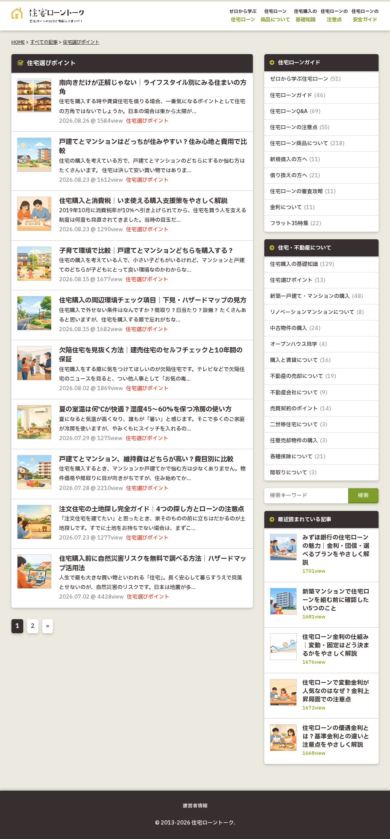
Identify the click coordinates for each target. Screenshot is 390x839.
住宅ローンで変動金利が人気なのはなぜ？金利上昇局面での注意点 (335, 691)
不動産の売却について (303, 376)
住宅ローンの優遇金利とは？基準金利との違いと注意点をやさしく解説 (335, 736)
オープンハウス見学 (298, 344)
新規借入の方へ (295, 159)
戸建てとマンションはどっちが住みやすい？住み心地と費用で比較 (153, 146)
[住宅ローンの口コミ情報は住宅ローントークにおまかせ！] (47, 17)
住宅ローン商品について (307, 143)
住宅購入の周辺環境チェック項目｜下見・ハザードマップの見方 (152, 301)
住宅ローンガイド (298, 95)
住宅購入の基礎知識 (302, 264)
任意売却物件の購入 (299, 441)
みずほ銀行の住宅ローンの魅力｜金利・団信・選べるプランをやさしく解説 (335, 550)
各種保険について (298, 457)
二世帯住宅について (299, 425)
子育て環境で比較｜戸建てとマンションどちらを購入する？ (146, 251)
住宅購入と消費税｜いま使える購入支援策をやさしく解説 (143, 201)
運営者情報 (195, 806)
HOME (18, 42)
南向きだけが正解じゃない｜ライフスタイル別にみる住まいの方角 (152, 87)
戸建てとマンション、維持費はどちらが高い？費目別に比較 (146, 459)
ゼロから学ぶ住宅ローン (305, 79)
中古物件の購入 (295, 328)
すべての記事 (44, 42)
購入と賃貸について (300, 360)
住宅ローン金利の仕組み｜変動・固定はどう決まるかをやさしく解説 (335, 645)
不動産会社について (299, 393)
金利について (292, 207)
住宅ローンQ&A (295, 111)
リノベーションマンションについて (317, 312)
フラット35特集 (295, 223)
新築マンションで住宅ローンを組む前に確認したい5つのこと (335, 600)
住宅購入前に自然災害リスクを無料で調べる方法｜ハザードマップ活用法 (152, 563)
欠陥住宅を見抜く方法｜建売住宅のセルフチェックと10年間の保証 (151, 355)
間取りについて (293, 473)
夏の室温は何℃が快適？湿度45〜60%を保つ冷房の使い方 (145, 410)
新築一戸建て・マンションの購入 (316, 296)
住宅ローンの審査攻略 (303, 191)
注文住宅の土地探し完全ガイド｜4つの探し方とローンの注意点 (151, 509)
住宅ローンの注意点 (300, 127)
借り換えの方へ (295, 175)
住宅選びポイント (81, 42)
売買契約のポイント (300, 409)
